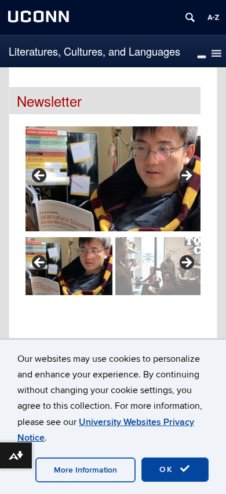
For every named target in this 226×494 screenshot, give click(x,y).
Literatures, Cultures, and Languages (94, 51)
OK (168, 469)
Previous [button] (40, 263)
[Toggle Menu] (201, 57)
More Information (85, 470)
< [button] (40, 176)
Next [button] (186, 263)
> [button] (186, 176)
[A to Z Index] (213, 17)
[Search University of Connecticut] (190, 17)
